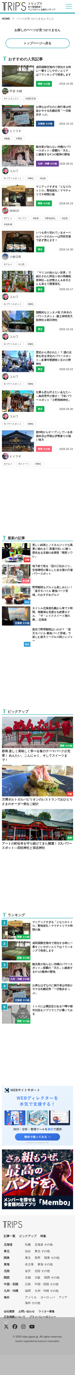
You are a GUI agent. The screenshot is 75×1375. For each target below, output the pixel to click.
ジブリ (23, 218)
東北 (7, 1251)
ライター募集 (46, 1311)
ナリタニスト (12, 98)
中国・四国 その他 (46, 1284)
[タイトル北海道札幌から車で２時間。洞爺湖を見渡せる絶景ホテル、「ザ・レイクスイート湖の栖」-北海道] (37, 616)
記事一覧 (9, 1236)
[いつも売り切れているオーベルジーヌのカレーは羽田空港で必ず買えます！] (37, 250)
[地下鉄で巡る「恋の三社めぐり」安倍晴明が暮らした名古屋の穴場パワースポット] (37, 573)
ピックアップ (28, 1236)
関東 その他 (51, 1257)
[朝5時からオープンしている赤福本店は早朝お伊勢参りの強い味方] (37, 449)
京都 (28, 1277)
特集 (43, 1236)
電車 (20, 138)
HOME (6, 18)
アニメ (8, 218)
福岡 (28, 1290)
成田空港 (31, 98)
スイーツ (24, 464)
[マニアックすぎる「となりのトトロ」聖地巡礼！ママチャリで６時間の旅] (37, 207)
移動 (7, 138)
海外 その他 (32, 1303)
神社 (31, 178)
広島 (28, 1284)
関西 (7, 1277)
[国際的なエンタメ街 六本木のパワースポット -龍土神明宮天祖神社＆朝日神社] (37, 329)
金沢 (28, 1271)
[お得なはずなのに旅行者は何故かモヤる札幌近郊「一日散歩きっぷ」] (37, 124)
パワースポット (13, 178)
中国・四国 (11, 1284)
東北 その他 (42, 1251)
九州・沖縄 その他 (46, 1290)
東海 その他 (45, 1264)
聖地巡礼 (51, 218)
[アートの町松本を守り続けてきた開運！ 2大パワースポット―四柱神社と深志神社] (37, 829)
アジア (63, 1297)
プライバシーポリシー (42, 1316)
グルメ (8, 264)
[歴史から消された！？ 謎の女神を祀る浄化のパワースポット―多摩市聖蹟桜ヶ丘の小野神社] (37, 369)
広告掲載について (14, 1316)
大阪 (37, 1277)
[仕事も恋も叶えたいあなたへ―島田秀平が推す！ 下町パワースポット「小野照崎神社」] (37, 409)
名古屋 (29, 1264)
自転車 (8, 224)
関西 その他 (51, 1277)
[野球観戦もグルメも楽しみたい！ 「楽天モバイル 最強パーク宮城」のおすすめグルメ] (37, 595)
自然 (43, 178)
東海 (7, 1264)
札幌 (28, 1244)
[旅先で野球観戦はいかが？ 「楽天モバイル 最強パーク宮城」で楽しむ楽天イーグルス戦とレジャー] (37, 637)
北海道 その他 (44, 1244)
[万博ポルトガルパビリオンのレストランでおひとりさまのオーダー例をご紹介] (37, 785)
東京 (28, 1257)
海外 (7, 1297)
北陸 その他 (42, 1271)
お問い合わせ (26, 1311)
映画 (36, 218)
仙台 (28, 1251)
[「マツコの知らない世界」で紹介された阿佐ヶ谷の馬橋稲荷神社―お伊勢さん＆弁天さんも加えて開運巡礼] (37, 290)
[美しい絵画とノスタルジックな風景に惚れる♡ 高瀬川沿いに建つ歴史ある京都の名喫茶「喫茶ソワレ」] (37, 552)
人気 (22, 264)
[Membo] (37, 1152)
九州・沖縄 (11, 1290)
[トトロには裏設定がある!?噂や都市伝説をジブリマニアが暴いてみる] (37, 1014)
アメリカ (31, 1297)
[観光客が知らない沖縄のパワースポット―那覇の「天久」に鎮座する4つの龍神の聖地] (37, 164)
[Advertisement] (37, 504)
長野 (37, 1257)
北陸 (7, 1271)
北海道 (8, 1244)
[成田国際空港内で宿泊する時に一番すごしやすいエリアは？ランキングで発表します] (37, 83)
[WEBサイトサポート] (37, 1088)
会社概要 (9, 1311)
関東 (7, 1257)
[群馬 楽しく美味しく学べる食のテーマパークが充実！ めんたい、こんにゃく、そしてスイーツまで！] (37, 739)
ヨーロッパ (47, 1297)
